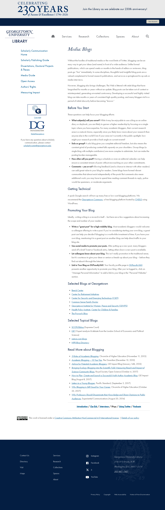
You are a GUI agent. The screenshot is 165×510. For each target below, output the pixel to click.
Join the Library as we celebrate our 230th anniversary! (115, 9)
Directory (24, 461)
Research (84, 36)
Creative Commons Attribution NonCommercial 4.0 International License (87, 417)
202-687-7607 (121, 472)
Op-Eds (93, 406)
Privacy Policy (95, 495)
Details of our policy (130, 417)
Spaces (120, 36)
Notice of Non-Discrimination (140, 495)
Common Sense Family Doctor (85, 301)
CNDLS (138, 199)
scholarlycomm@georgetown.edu (37, 145)
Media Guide (28, 75)
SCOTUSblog (78, 327)
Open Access (28, 81)
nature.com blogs (79, 338)
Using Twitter (124, 406)
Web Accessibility (120, 495)
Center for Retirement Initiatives (85, 294)
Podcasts (137, 406)
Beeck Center (77, 290)
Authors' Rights (28, 86)
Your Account (152, 21)
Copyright (107, 495)
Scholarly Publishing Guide (35, 60)
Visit (21, 467)
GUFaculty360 (135, 265)
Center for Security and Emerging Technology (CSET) (95, 298)
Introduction (82, 406)
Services (67, 36)
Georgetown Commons (92, 199)
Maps (22, 473)
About (135, 36)
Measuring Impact (30, 92)
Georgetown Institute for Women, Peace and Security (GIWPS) (100, 305)
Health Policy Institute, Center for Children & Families (95, 309)
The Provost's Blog (80, 313)
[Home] (20, 36)
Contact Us (24, 455)
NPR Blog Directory (80, 342)
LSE (73, 331)
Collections (102, 36)
